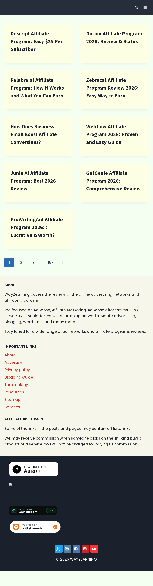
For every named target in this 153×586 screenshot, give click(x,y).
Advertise (13, 362)
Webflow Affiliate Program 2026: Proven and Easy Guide (112, 134)
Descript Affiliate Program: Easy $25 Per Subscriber (36, 41)
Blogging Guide (18, 377)
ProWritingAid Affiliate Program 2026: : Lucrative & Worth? (36, 227)
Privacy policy (17, 369)
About (10, 355)
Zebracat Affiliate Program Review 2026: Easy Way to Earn (112, 87)
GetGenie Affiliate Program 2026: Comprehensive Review (113, 180)
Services (12, 407)
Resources (14, 392)
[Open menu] (145, 7)
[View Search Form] (136, 7)
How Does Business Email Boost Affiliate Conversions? (33, 134)
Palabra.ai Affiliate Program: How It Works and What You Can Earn (37, 87)
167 (50, 262)
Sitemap (12, 399)
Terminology (16, 384)
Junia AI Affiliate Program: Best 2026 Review (33, 180)
